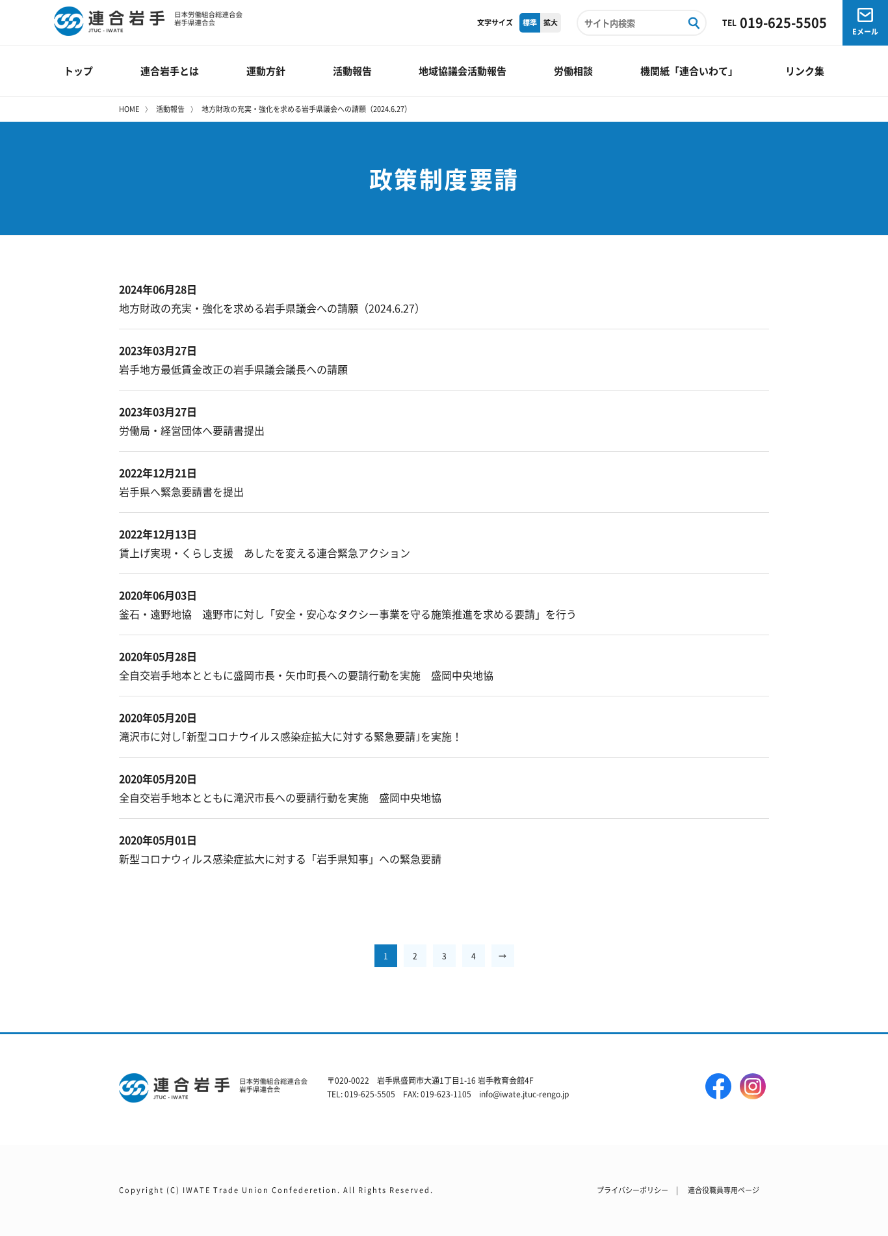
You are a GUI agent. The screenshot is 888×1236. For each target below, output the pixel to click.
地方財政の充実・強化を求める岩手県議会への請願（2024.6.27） (272, 308)
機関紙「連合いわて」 (689, 70)
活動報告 (352, 70)
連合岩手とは (169, 70)
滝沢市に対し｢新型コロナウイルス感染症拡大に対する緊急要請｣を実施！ (290, 736)
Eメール (865, 31)
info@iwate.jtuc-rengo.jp (524, 1093)
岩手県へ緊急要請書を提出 (181, 491)
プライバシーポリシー (632, 1190)
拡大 (550, 22)
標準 (530, 22)
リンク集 (804, 70)
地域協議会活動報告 (462, 70)
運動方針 (265, 70)
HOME (129, 108)
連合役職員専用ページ (723, 1190)
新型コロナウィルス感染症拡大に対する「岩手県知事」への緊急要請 (280, 858)
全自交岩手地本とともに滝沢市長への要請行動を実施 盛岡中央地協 (280, 797)
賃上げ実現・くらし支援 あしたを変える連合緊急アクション (264, 552)
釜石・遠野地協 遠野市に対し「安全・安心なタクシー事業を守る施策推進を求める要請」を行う (348, 614)
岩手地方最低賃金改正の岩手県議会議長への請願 (233, 369)
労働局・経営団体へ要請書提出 (192, 430)
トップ (78, 70)
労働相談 (573, 70)
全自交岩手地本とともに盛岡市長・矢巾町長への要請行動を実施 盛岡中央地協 (306, 675)
